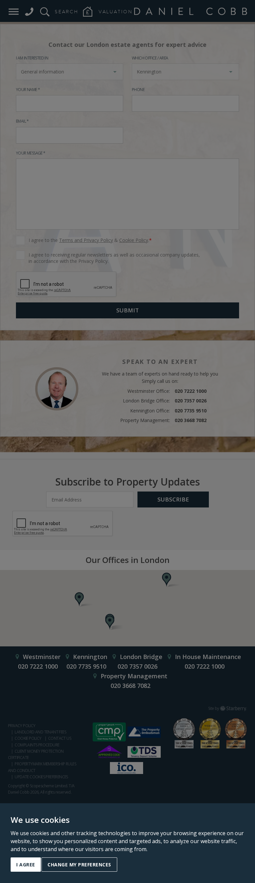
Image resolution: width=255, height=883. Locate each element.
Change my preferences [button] (79, 864)
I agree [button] (25, 864)
